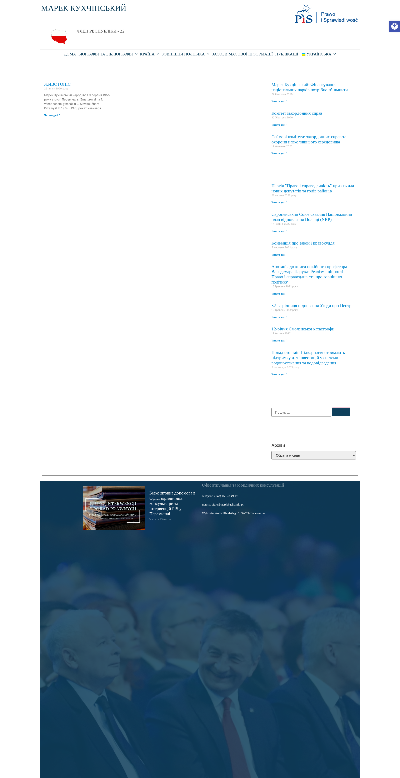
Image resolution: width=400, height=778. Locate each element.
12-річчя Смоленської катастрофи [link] (302, 328)
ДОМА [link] (70, 54)
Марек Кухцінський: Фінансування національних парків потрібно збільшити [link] (309, 87)
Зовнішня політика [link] (183, 54)
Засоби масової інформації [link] (242, 54)
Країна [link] (147, 54)
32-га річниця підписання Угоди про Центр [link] (311, 305)
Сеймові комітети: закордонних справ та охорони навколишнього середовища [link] (308, 139)
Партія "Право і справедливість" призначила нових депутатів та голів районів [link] (312, 188)
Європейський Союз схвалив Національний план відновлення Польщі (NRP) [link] (311, 217)
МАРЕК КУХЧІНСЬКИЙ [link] (83, 8)
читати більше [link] (160, 519)
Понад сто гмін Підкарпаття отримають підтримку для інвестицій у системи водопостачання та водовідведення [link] (308, 357)
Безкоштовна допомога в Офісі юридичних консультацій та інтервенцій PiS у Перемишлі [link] (172, 503)
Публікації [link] (286, 54)
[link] (394, 26)
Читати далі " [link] (52, 115)
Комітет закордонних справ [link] (296, 113)
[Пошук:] (301, 412)
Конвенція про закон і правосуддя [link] (303, 243)
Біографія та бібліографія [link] (106, 54)
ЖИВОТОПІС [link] (57, 84)
